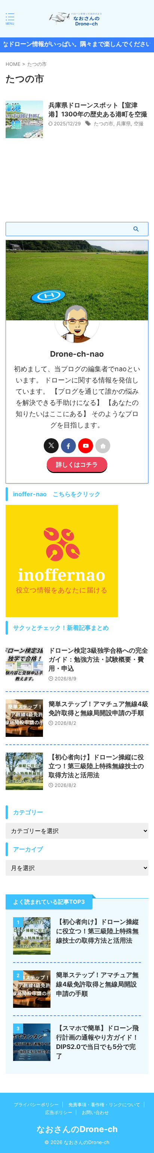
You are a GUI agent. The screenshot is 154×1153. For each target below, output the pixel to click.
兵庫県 (123, 123)
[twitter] (51, 445)
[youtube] (85, 445)
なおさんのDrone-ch (77, 1129)
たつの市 (103, 123)
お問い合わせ (95, 1112)
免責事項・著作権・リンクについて (104, 1104)
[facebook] (68, 445)
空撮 (139, 123)
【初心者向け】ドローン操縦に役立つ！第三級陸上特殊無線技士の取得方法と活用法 (96, 766)
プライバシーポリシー (36, 1104)
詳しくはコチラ (77, 464)
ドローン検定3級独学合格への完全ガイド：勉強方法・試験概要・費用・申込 (98, 659)
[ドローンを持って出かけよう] (77, 18)
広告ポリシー (58, 1112)
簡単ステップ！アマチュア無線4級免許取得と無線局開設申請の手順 (97, 984)
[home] (102, 445)
